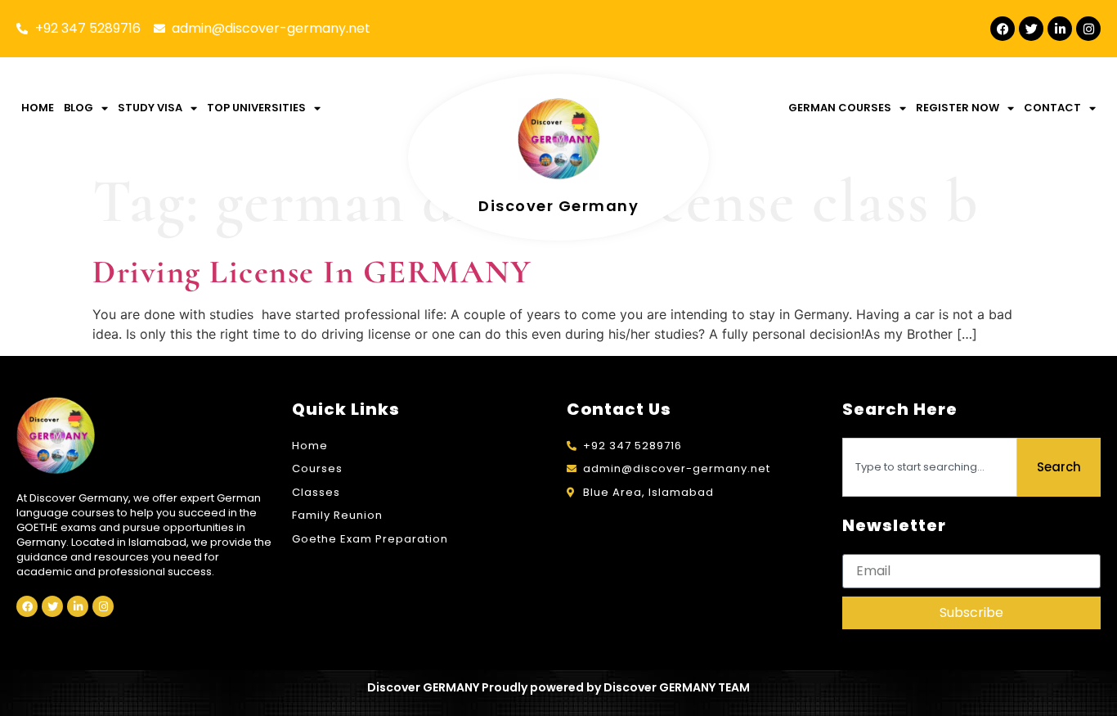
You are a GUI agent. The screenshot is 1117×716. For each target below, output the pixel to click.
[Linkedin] (1059, 28)
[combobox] (930, 467)
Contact (1052, 107)
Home (37, 107)
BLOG (78, 107)
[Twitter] (1031, 28)
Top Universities (256, 107)
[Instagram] (1088, 28)
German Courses (839, 107)
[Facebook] (1002, 28)
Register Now (957, 107)
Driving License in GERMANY (312, 271)
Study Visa (150, 107)
